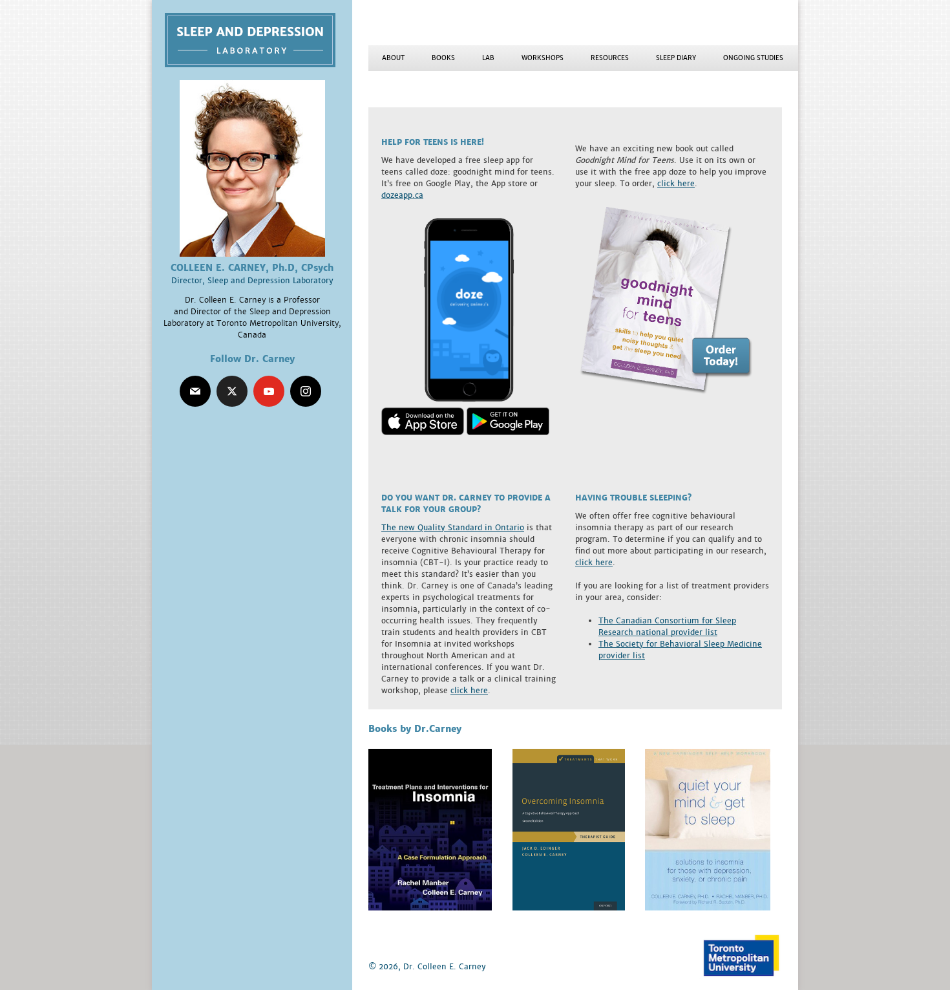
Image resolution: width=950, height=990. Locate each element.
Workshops (543, 58)
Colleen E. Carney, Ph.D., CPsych (258, 40)
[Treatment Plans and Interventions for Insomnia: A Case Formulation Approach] (430, 907)
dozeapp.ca (402, 195)
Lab (488, 58)
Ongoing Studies (753, 58)
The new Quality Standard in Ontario (452, 527)
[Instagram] (305, 391)
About (393, 58)
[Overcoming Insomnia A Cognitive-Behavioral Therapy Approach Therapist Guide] (569, 907)
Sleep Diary (676, 58)
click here (676, 183)
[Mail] (195, 391)
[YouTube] (268, 391)
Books (443, 58)
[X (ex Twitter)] (232, 391)
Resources (610, 58)
